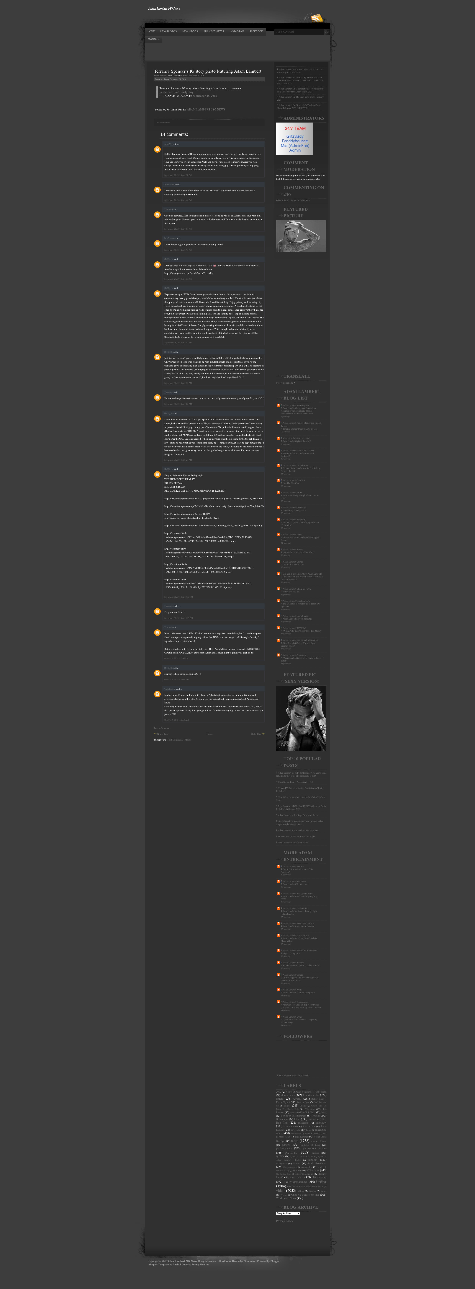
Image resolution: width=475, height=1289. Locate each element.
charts (287, 1105)
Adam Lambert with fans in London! (299, 926)
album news (288, 1095)
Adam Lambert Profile (292, 989)
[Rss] (317, 11)
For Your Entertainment (293, 1115)
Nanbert (168, 209)
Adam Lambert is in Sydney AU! (297, 441)
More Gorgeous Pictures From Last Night (296, 836)
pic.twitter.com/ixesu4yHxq (176, 92)
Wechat (284, 1195)
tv (284, 1182)
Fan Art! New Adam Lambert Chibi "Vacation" (297, 870)
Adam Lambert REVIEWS (294, 627)
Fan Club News (308, 1112)
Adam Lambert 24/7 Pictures (295, 465)
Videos (301, 1191)
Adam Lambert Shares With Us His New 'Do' (298, 830)
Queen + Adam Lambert (302, 1156)
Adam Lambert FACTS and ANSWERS (300, 640)
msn (324, 1133)
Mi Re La (168, 259)
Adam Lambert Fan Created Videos (298, 923)
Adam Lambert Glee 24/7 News (297, 588)
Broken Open (303, 1102)
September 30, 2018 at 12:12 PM (178, 596)
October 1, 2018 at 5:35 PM (176, 658)
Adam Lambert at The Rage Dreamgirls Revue (298, 815)
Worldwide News (286, 1198)
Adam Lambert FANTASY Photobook (300, 950)
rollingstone (281, 1163)
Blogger (275, 1261)
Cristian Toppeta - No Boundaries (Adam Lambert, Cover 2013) (299, 979)
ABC (290, 1092)
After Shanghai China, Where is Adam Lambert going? (298, 644)
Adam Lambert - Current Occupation (299, 992)
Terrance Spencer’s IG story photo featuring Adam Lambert (207, 71)
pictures (291, 1152)
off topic (322, 1141)
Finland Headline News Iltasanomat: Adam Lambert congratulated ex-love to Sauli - (300, 823)
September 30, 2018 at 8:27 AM (178, 459)
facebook (293, 1112)
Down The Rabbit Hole (287, 1109)
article (279, 1098)
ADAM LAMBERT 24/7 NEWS (206, 109)
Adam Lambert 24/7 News (164, 8)
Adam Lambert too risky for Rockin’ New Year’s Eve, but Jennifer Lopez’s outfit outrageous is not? (301, 774)
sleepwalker (306, 1167)
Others (286, 1144)
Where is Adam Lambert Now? (296, 438)
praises (315, 1152)
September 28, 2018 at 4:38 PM (178, 175)
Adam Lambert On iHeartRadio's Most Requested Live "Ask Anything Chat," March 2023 (300, 90)
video (280, 1190)
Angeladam (169, 688)
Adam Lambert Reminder (294, 519)
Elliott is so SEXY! (291, 591)
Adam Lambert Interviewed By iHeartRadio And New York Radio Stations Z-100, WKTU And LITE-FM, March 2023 (300, 80)
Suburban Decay (282, 1170)
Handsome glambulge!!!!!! (294, 510)
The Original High (283, 1174)
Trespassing (319, 1177)
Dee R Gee (169, 184)
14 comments (163, 122)
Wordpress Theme (229, 1261)
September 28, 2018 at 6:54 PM (178, 228)
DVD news (309, 1109)
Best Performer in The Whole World (298, 552)
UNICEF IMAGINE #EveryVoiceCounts (305, 1186)
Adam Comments (304, 1091)
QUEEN (280, 1156)
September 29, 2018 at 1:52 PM (178, 342)
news (294, 1140)
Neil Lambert (302, 1136)
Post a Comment (162, 728)
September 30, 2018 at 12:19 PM (178, 618)
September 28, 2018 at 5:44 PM (178, 200)
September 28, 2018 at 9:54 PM (178, 250)
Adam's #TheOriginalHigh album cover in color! (300, 496)
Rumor (296, 1163)
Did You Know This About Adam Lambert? (302, 573)
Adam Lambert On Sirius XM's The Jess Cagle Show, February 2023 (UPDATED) (298, 106)
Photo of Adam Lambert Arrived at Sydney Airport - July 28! (300, 469)
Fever (323, 1112)
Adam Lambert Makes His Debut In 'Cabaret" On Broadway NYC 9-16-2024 (299, 71)
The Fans (313, 1170)
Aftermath (321, 1091)
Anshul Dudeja (181, 1264)
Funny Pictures (200, 1264)
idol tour (313, 1119)
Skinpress (249, 1261)
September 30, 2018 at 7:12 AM (178, 403)
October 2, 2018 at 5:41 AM (176, 679)
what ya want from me (305, 1194)
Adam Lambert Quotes (293, 561)
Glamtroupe (282, 1119)
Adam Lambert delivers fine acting (297, 618)
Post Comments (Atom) (179, 739)
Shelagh (168, 351)
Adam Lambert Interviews (294, 881)
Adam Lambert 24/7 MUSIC (295, 908)
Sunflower (169, 238)
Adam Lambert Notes (292, 534)
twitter (321, 1181)
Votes (323, 1191)
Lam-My (168, 144)
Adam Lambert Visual (292, 492)
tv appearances (298, 1181)
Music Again (284, 1136)
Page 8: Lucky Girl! (291, 953)
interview (321, 1122)
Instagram (303, 1122)
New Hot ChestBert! (291, 483)
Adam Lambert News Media (295, 615)
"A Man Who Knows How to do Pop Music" (302, 630)
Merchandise (296, 1133)
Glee (297, 1119)
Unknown (169, 392)
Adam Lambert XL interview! (295, 884)
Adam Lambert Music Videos (296, 935)
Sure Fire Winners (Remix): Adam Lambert (301, 965)
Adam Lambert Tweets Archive (296, 600)
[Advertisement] (212, 19)
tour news (296, 1177)
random (312, 1159)
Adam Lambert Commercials (295, 1001)
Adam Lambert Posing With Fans (297, 893)
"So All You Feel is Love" (294, 564)
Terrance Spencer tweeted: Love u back (300, 428)
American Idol (311, 1095)
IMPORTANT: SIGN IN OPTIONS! (293, 200)
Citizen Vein (317, 1105)
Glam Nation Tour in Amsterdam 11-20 (295, 781)
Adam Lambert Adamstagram (296, 405)
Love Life (295, 1129)
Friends (316, 1115)
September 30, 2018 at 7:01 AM (178, 383)
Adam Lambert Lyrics (292, 1016)
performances (284, 1148)
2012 (278, 1091)
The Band (298, 1170)
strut (320, 1167)
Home (210, 734)
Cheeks (303, 1105)
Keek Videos (309, 1126)
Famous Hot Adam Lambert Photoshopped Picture (300, 539)
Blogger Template (158, 1264)
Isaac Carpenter (291, 1126)
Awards (297, 1098)
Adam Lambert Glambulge (294, 507)
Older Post (256, 734)
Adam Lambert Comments (294, 655)
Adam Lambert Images (293, 549)
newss (313, 1141)
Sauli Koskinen (316, 1163)
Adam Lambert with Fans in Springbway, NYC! (299, 897)
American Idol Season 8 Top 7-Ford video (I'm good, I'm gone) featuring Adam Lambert (301, 1006)
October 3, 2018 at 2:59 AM (176, 719)
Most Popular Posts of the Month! (294, 1075)
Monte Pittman (311, 1133)
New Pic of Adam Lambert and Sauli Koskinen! (297, 454)
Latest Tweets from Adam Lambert (293, 842)
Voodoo (312, 1191)
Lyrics (308, 1130)
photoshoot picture (314, 1148)
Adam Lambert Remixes (293, 962)
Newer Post (162, 734)
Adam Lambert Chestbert (294, 480)
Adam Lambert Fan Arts (293, 866)
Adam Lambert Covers (293, 974)
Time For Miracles (303, 1173)
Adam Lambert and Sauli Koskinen (298, 450)
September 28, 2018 (205, 96)
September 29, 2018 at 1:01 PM (178, 278)
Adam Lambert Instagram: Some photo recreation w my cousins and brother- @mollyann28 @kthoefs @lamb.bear (298, 411)
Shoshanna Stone (290, 1167)
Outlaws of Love (310, 1144)
